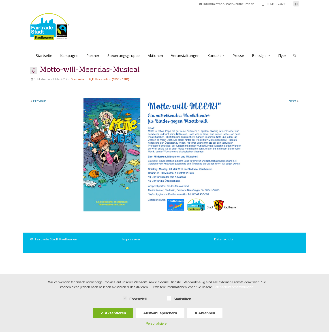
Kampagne (69, 55)
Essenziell (138, 299)
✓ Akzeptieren (113, 313)
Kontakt (214, 55)
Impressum (131, 239)
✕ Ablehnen (204, 313)
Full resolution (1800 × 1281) (110, 79)
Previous (38, 101)
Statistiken (182, 299)
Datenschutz (223, 239)
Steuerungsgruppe (123, 55)
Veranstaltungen (185, 55)
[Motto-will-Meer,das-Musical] (164, 155)
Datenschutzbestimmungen (233, 287)
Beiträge (259, 55)
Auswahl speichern (160, 313)
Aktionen (155, 55)
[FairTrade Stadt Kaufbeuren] (52, 26)
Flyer (282, 55)
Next (293, 101)
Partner (92, 55)
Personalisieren (157, 323)
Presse (238, 55)
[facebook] (296, 3)
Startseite (44, 55)
